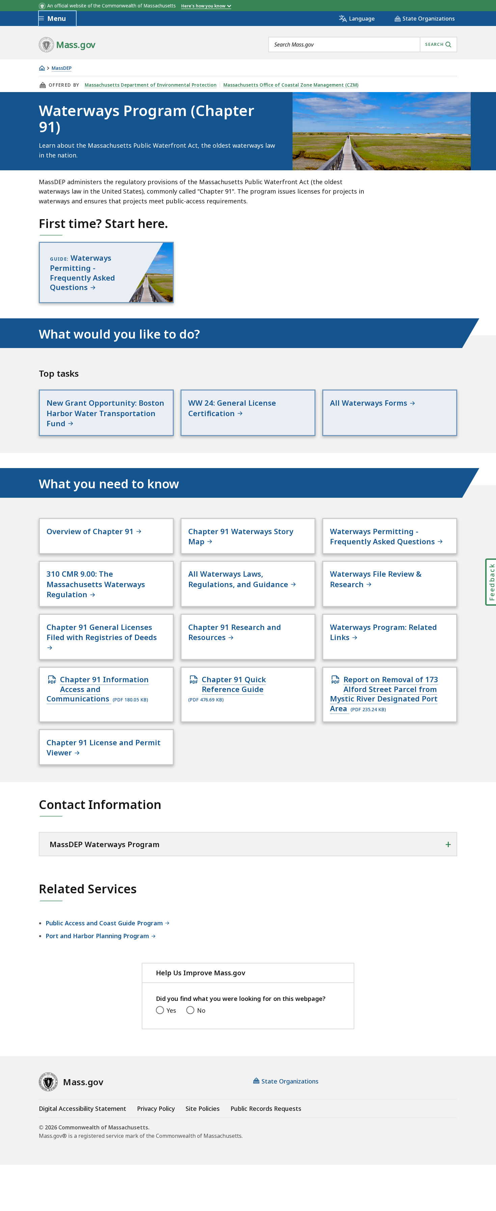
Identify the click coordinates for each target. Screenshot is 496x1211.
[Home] (42, 68)
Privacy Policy (156, 1108)
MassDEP (62, 68)
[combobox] (362, 44)
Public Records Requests (265, 1108)
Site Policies (203, 1108)
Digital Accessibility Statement (82, 1108)
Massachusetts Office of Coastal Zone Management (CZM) (290, 85)
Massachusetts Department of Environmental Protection (151, 85)
